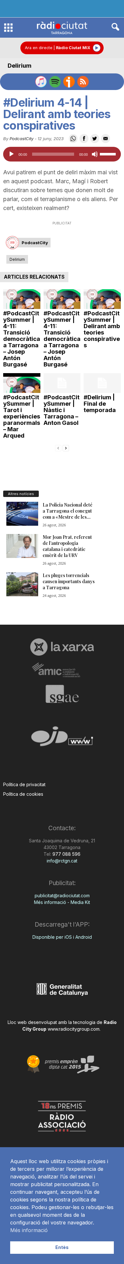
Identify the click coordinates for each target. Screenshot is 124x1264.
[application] (62, 154)
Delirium (19, 65)
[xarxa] (62, 647)
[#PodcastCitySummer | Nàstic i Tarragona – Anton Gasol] (62, 383)
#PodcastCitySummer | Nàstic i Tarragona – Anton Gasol (61, 410)
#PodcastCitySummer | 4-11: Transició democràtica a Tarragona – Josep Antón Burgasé (21, 339)
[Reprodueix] (11, 154)
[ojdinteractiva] (62, 738)
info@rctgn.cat (62, 860)
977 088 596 (65, 854)
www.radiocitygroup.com (74, 1029)
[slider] (109, 153)
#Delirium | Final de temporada (100, 404)
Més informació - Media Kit (62, 902)
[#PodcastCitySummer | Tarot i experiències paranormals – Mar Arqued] (21, 383)
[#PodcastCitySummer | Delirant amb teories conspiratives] (102, 299)
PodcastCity (21, 138)
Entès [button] (62, 1247)
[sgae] (62, 694)
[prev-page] (58, 447)
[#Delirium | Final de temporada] (102, 383)
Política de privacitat (24, 784)
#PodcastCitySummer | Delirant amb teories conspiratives (102, 329)
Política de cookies (23, 794)
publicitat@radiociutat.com (62, 895)
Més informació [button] (29, 1230)
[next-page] (66, 447)
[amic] (62, 670)
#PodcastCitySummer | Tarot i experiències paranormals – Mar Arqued (21, 416)
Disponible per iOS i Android (62, 937)
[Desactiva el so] (95, 154)
